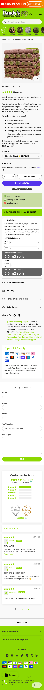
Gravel (28, 34)
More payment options (22, 188)
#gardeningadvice (25, 337)
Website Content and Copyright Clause (15, 682)
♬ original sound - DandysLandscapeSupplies (24, 338)
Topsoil (12, 34)
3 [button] (22, 609)
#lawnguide (29, 332)
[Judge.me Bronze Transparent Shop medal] (26, 510)
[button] (35, 13)
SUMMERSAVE (34, 4)
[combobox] (22, 21)
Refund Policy (17, 680)
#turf (18, 334)
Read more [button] (8, 554)
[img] (9, 537)
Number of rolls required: (14, 252)
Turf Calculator (10, 220)
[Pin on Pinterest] (19, 315)
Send (22, 459)
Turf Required (7, 424)
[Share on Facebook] (14, 315)
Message (6, 435)
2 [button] (19, 609)
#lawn (21, 332)
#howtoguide (33, 334)
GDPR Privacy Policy (8, 684)
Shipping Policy (29, 680)
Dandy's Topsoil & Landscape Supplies (20, 677)
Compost (20, 34)
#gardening (12, 337)
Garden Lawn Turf (27, 39)
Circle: (7, 260)
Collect (4, 34)
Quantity (6, 151)
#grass (24, 334)
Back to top (22, 622)
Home (4, 39)
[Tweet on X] (10, 315)
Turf (36, 34)
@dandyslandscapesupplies (18, 321)
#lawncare (11, 334)
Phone (4, 414)
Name (4, 393)
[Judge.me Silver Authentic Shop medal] (15, 510)
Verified (20, 517)
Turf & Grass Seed (14, 39)
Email (4, 403)
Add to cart (29, 176)
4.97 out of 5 (28, 480)
